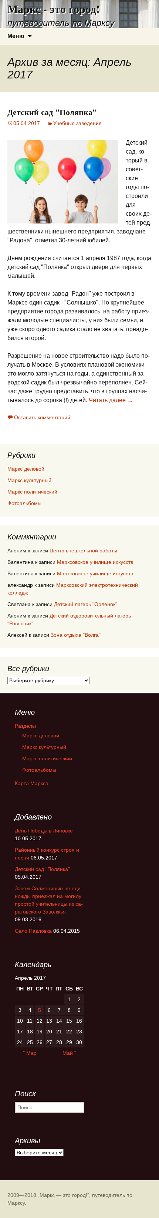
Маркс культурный (29, 480)
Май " (69, 1053)
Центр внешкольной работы (83, 551)
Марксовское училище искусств (95, 562)
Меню (15, 36)
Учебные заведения (77, 123)
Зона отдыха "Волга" (76, 635)
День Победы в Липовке (44, 831)
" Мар (30, 1053)
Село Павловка (33, 931)
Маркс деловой (25, 469)
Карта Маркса (31, 783)
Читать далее (111, 400)
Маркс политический (32, 492)
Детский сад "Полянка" (52, 112)
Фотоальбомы (24, 503)
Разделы (25, 726)
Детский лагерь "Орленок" (85, 604)
